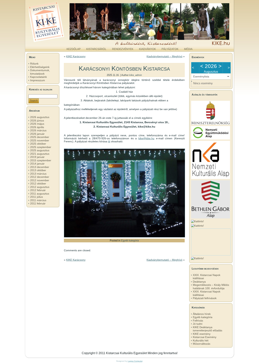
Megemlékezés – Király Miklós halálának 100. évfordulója (211, 286)
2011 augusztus (39, 193)
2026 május (37, 123)
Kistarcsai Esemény (204, 337)
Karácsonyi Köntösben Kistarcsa (124, 68)
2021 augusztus (39, 153)
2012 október (38, 183)
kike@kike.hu (146, 138)
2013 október (38, 170)
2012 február (38, 190)
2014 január (37, 163)
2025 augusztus (39, 150)
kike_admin (135, 75)
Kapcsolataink (38, 76)
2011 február (38, 203)
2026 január (37, 133)
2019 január (37, 156)
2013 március (38, 173)
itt (109, 141)
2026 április (37, 127)
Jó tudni (197, 323)
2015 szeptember (40, 160)
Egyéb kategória (130, 240)
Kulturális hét (200, 340)
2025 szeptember (40, 147)
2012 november (39, 180)
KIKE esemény (201, 333)
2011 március (38, 200)
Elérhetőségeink (39, 67)
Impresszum (37, 80)
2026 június (37, 120)
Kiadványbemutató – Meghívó (164, 56)
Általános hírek (202, 313)
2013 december (39, 167)
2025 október (38, 143)
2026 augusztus (39, 117)
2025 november (39, 140)
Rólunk (34, 63)
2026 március (38, 130)
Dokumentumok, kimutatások (40, 72)
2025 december (39, 137)
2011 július (36, 196)
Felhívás (198, 320)
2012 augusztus (39, 186)
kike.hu (56, 41)
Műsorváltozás (201, 343)
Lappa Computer (135, 361)
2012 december (39, 176)
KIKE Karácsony (76, 56)
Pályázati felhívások (205, 298)
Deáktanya (199, 281)
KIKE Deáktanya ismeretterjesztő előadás (207, 329)
